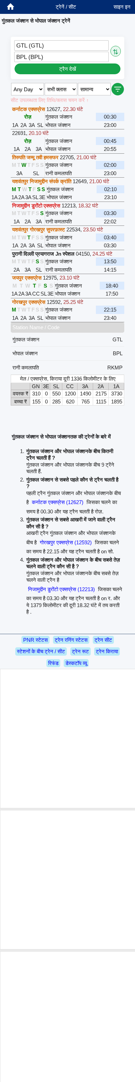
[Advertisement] (67, 738)
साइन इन (122, 7)
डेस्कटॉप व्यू (76, 663)
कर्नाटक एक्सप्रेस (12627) (57, 502)
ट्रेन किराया (107, 651)
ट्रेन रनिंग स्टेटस (71, 640)
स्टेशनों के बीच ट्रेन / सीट (41, 651)
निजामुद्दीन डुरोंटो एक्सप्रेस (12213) (61, 589)
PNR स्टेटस (35, 640)
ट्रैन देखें (67, 69)
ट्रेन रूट (80, 651)
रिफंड (53, 663)
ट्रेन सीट (103, 640)
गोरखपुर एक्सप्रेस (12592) (66, 542)
